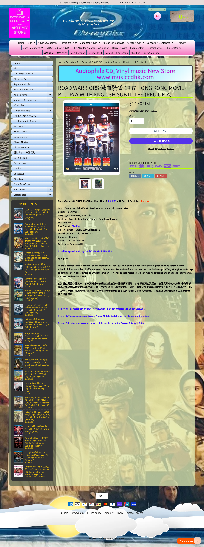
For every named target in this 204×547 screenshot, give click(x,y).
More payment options (161, 148)
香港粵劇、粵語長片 (55, 53)
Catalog (109, 53)
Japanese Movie (90, 43)
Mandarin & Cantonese (160, 43)
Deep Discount (77, 53)
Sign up (162, 9)
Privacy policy (77, 512)
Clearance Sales (69, 42)
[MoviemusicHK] (19, 23)
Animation (103, 47)
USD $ (101, 496)
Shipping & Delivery (113, 512)
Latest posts (33, 195)
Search (64, 512)
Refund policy (94, 512)
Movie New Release (47, 42)
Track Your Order (151, 53)
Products (70, 62)
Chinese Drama (173, 47)
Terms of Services (134, 512)
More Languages (33, 48)
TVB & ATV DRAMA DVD (57, 47)
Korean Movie (136, 43)
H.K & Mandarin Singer (83, 47)
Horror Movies (119, 47)
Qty (131, 116)
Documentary (137, 47)
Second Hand (95, 53)
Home (21, 42)
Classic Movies (155, 47)
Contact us (122, 53)
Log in (152, 9)
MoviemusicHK (106, 539)
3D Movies (181, 42)
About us (135, 53)
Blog (31, 43)
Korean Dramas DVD (113, 42)
